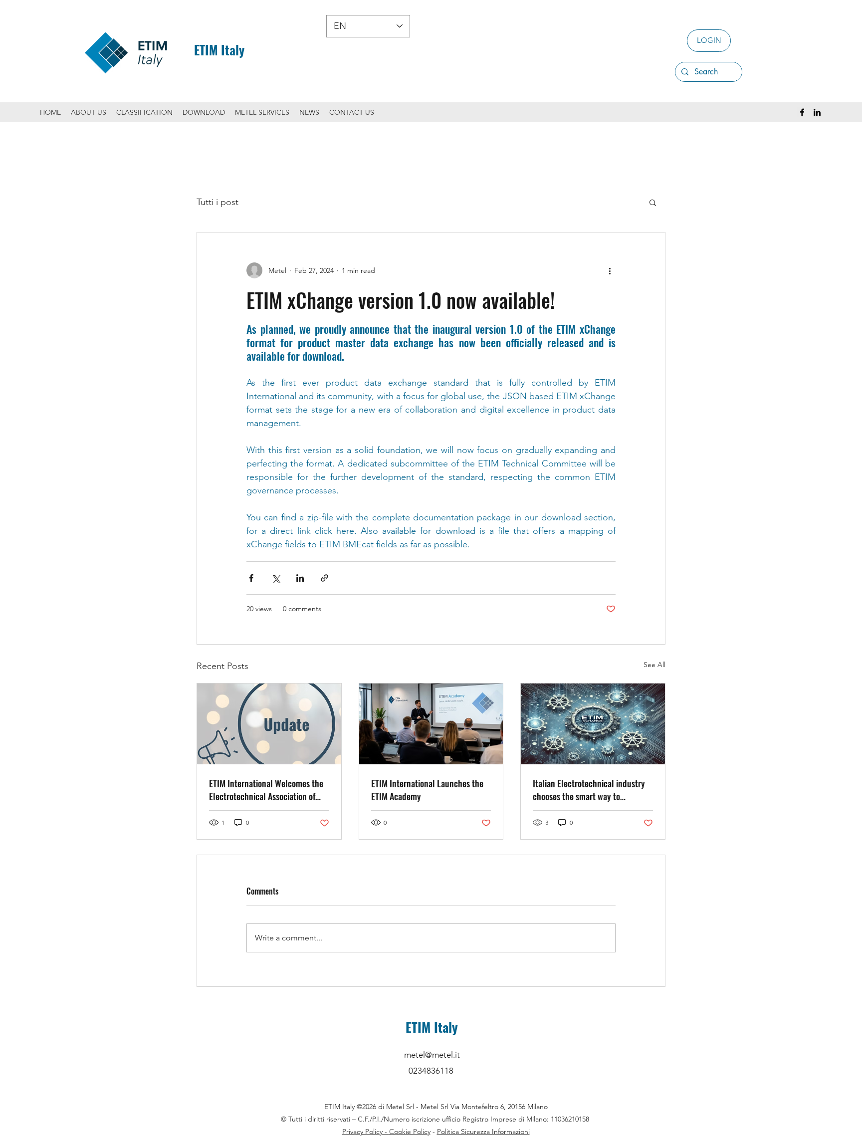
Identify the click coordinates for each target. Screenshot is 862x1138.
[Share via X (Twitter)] (275, 578)
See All (654, 664)
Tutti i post (217, 202)
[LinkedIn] (817, 112)
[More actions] (610, 270)
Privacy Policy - (365, 1131)
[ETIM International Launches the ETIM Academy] (431, 723)
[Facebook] (802, 112)
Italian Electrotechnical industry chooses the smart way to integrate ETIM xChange (589, 790)
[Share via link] (324, 578)
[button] (652, 202)
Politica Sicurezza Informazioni (483, 1131)
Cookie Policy (410, 1131)
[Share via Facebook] (251, 578)
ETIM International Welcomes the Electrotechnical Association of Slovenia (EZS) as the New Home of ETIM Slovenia (268, 790)
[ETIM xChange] (593, 723)
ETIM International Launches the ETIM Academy (427, 790)
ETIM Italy (219, 49)
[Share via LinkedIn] (300, 578)
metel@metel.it (432, 1055)
